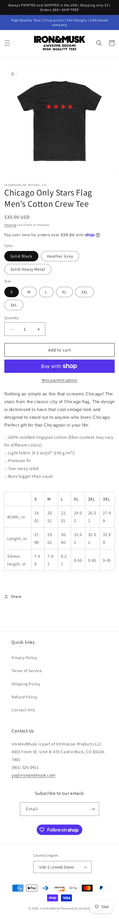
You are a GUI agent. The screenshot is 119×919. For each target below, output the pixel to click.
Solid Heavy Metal (27, 269)
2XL (84, 292)
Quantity (11, 317)
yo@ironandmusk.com (33, 775)
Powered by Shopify (76, 908)
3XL (13, 305)
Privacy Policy (24, 657)
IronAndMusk (50, 908)
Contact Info (23, 709)
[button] (7, 43)
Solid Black (21, 256)
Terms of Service (27, 670)
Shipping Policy (26, 684)
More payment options (59, 380)
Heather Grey (60, 256)
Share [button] (16, 596)
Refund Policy (24, 697)
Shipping (10, 225)
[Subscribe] (92, 809)
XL (64, 292)
